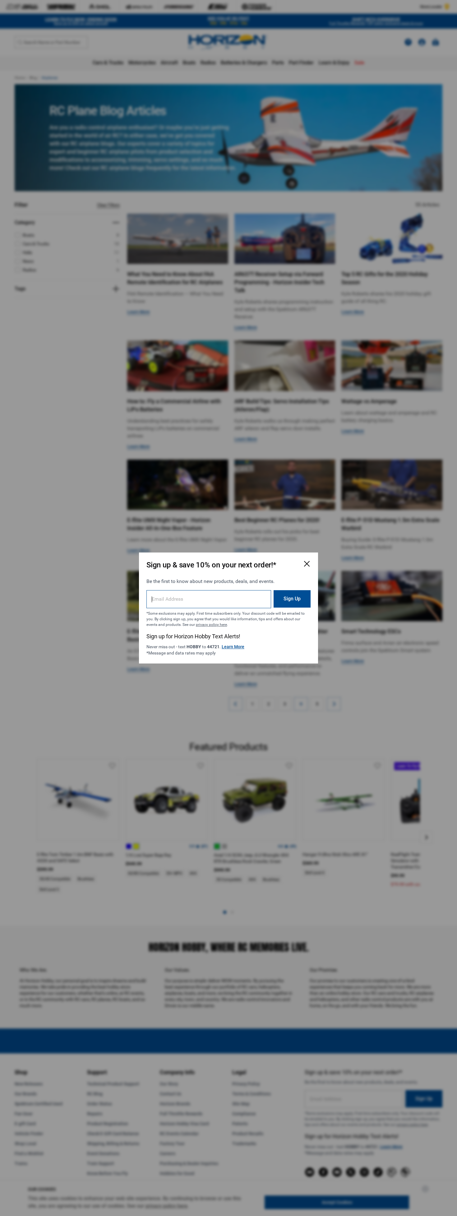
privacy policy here (211, 624)
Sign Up (292, 599)
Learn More (233, 646)
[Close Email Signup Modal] (307, 563)
